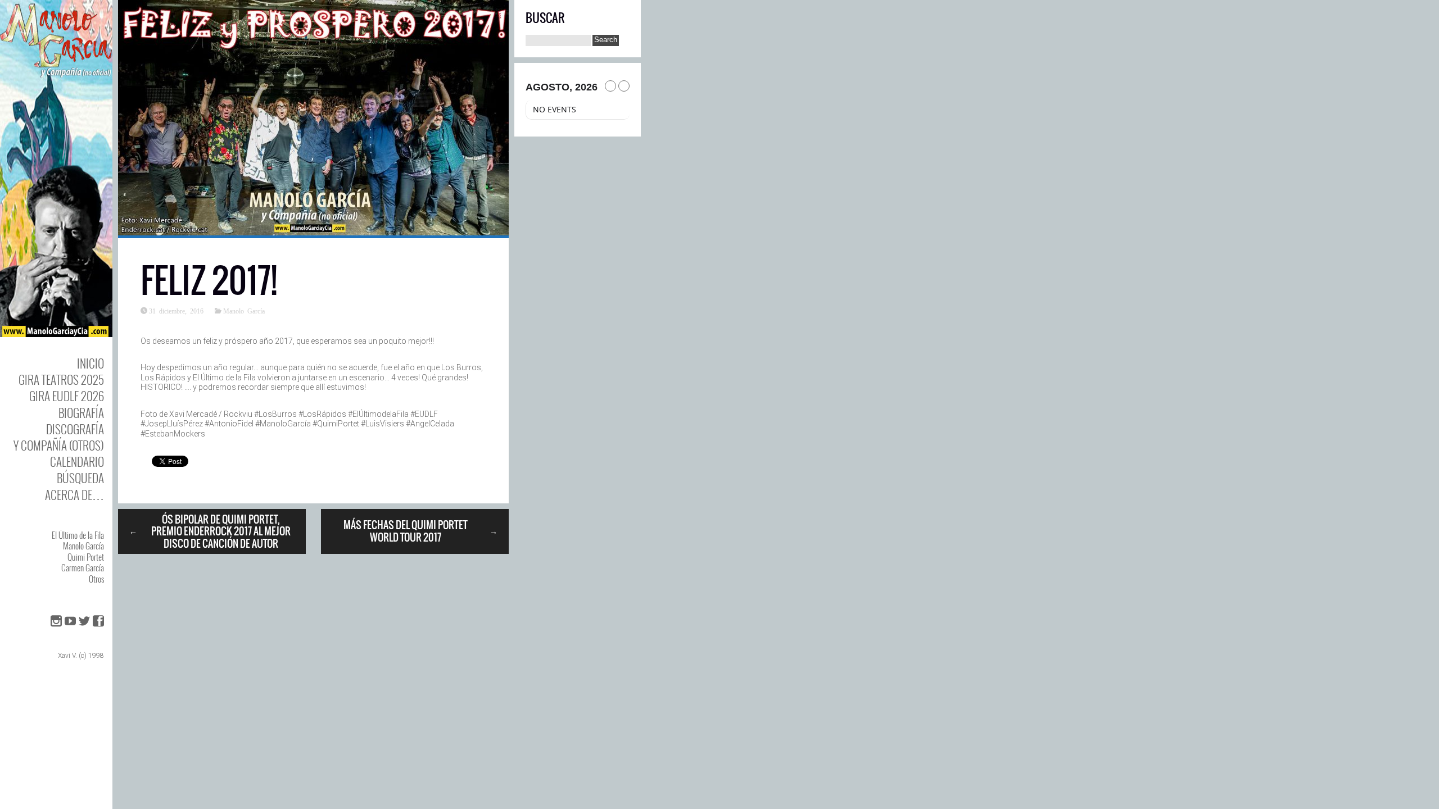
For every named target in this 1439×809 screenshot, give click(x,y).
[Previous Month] (610, 86)
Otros (96, 578)
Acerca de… (74, 494)
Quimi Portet (85, 557)
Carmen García (82, 567)
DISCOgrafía (75, 429)
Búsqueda (80, 478)
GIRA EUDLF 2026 (66, 395)
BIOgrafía (81, 412)
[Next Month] (624, 86)
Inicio (90, 363)
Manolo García (83, 545)
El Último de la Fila (78, 535)
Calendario (77, 461)
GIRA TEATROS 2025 (61, 379)
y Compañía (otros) (58, 445)
